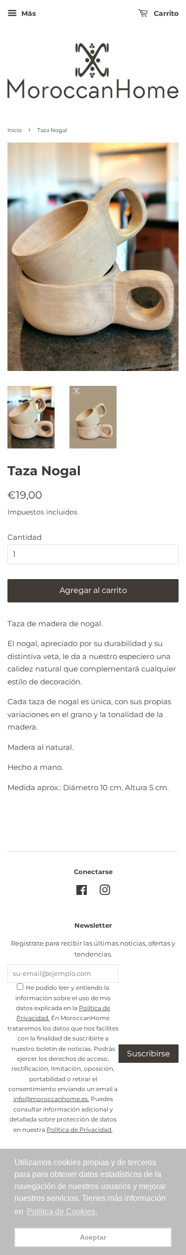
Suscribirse (148, 1053)
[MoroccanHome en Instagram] (104, 892)
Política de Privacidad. (80, 1129)
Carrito (165, 13)
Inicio (14, 130)
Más (27, 13)
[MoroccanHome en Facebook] (81, 892)
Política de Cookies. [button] (62, 1211)
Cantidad (24, 537)
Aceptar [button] (93, 1237)
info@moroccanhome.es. (51, 1099)
